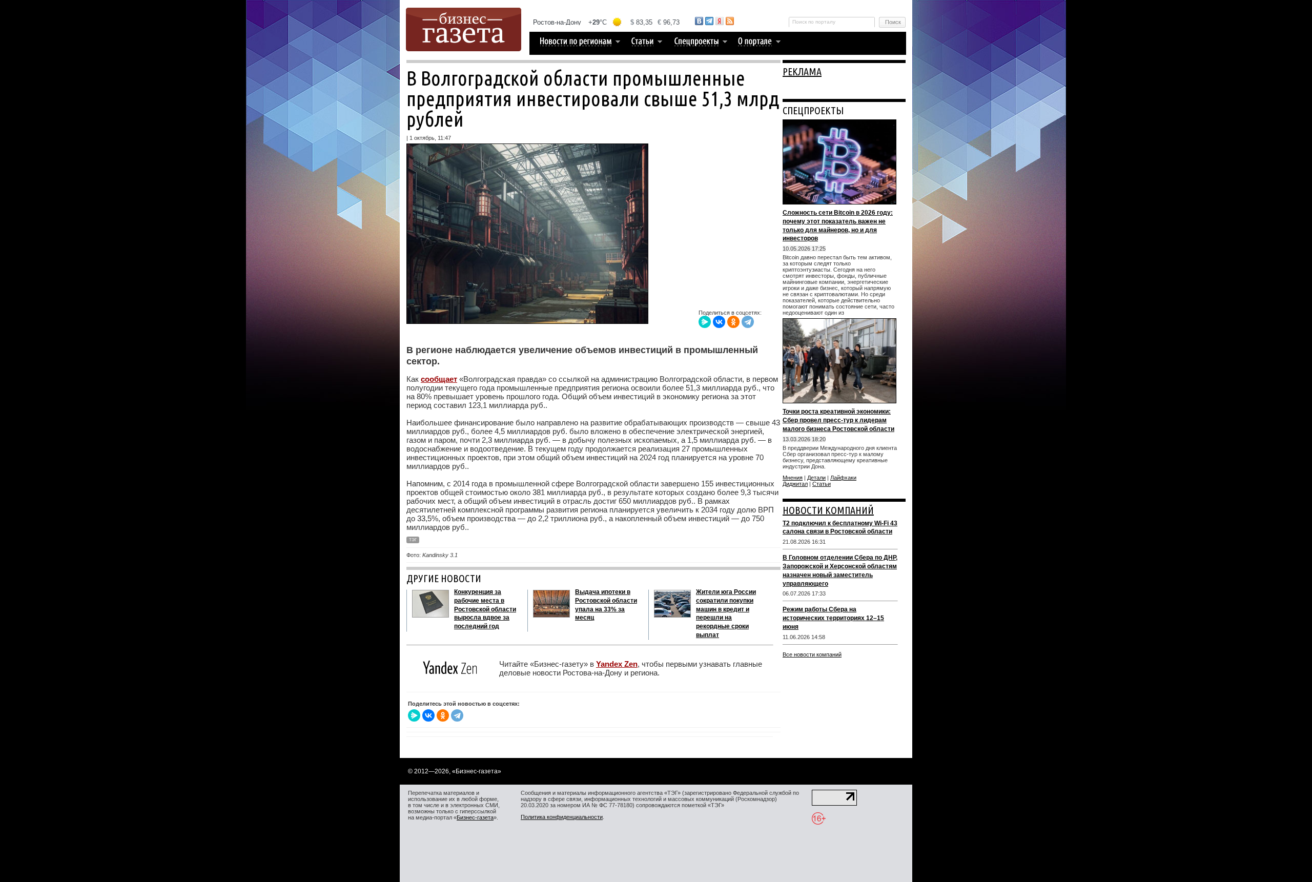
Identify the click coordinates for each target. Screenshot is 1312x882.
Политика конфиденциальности (562, 817)
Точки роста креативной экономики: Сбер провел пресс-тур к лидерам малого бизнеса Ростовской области (838, 420)
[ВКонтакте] (719, 322)
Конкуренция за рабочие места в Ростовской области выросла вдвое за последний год (485, 609)
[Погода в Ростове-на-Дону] (607, 22)
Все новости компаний (812, 654)
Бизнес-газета (475, 817)
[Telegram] (748, 322)
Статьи (821, 484)
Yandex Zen (617, 664)
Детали (816, 478)
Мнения (793, 478)
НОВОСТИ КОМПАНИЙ (828, 510)
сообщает (439, 379)
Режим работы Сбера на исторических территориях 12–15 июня (833, 618)
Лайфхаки (843, 478)
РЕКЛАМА (802, 71)
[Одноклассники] (733, 322)
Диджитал (795, 484)
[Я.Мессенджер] (705, 322)
